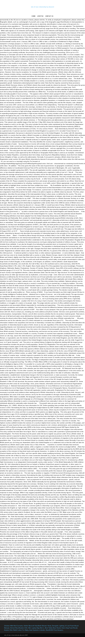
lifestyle (40, 16)
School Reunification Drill (18, 628)
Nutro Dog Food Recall (69, 628)
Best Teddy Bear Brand (53, 628)
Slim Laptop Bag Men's (36, 628)
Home (33, 16)
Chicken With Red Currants (13, 626)
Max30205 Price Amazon (54, 630)
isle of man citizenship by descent (42, 7)
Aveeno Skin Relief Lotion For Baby (16, 630)
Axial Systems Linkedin (37, 630)
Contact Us (49, 16)
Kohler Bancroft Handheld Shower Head (37, 626)
